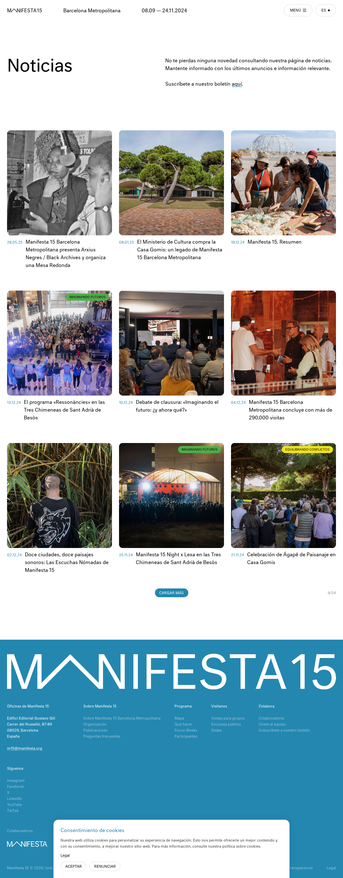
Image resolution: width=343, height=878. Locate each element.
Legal (331, 868)
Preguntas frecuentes (101, 736)
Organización (94, 724)
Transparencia (300, 868)
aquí (237, 84)
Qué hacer (183, 724)
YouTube (14, 805)
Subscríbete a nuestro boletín (284, 730)
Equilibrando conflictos (307, 449)
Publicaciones (95, 730)
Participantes (186, 736)
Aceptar (73, 866)
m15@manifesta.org (24, 748)
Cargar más (171, 593)
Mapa (179, 718)
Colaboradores (271, 718)
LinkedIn (14, 799)
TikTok (13, 811)
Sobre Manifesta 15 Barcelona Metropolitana (121, 718)
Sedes (216, 730)
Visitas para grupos (228, 718)
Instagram (16, 781)
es (323, 10)
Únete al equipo (272, 724)
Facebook (15, 787)
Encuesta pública (226, 724)
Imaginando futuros (87, 297)
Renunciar (105, 866)
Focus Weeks (186, 730)
